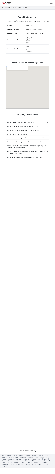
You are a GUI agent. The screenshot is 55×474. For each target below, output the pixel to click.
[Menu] (51, 3)
